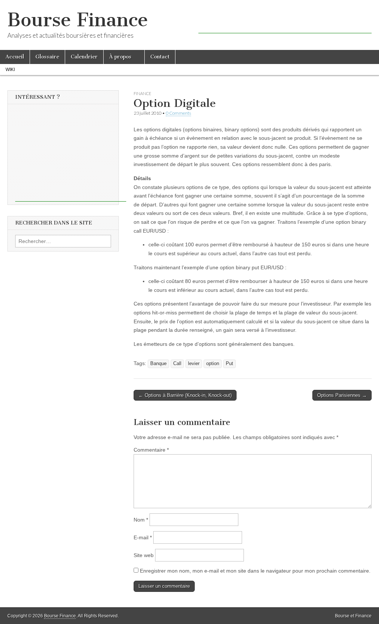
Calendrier (84, 57)
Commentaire (151, 450)
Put (229, 363)
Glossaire (47, 57)
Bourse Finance (77, 20)
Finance (142, 93)
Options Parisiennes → (342, 395)
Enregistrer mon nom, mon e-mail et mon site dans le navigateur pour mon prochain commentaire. (255, 571)
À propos (120, 57)
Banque (158, 363)
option (212, 363)
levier (193, 363)
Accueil (15, 57)
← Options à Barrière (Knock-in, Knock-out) (185, 395)
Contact (160, 57)
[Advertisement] (285, 22)
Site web (144, 555)
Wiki (10, 69)
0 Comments (178, 113)
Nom (141, 520)
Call (177, 363)
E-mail (143, 537)
